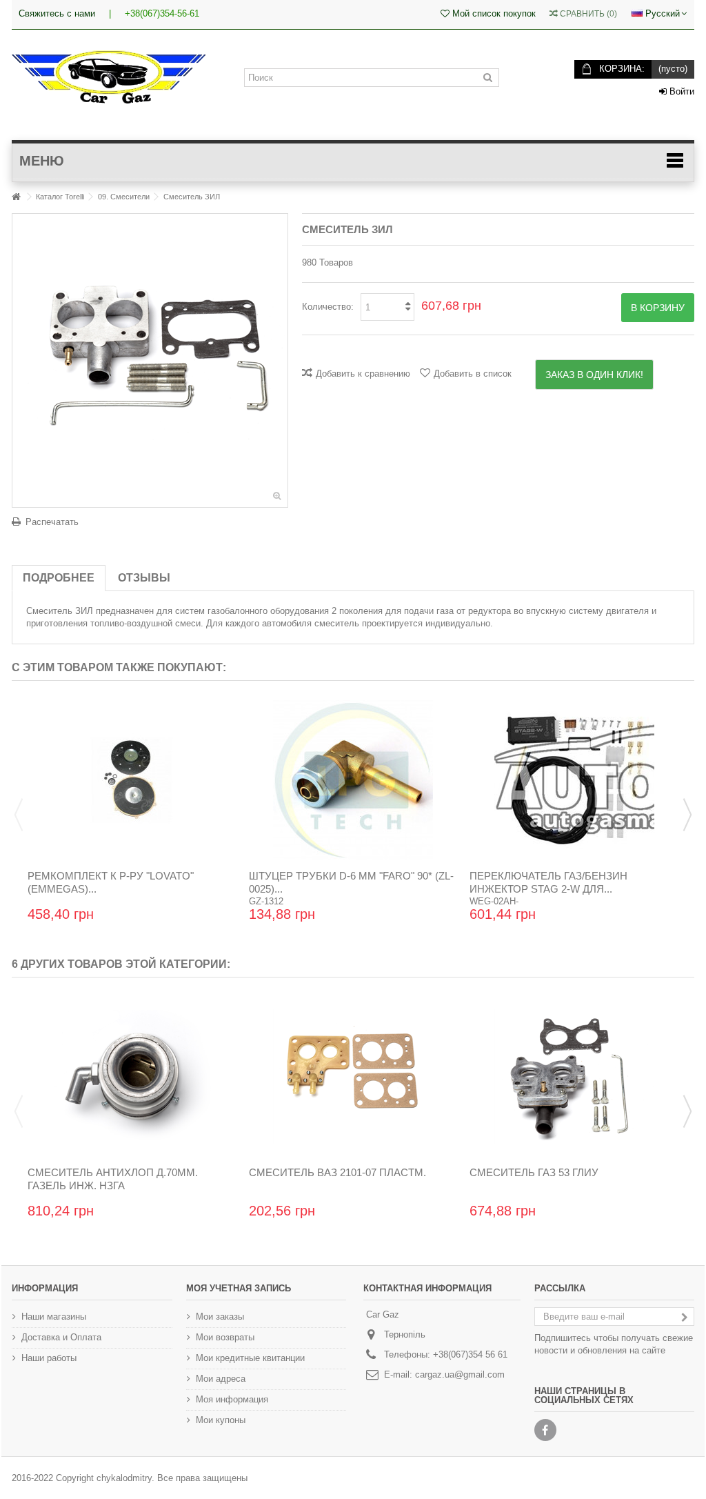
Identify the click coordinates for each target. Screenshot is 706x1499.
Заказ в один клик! (594, 374)
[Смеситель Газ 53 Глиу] (574, 1076)
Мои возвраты (225, 1337)
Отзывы (144, 578)
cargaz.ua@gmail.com (460, 1374)
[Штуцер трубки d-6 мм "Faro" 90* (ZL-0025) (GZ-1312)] (353, 780)
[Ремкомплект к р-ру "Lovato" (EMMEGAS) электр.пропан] (132, 780)
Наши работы (49, 1358)
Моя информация (232, 1399)
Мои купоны (220, 1420)
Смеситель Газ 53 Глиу (534, 1172)
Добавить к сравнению (363, 373)
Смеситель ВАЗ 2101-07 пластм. (337, 1172)
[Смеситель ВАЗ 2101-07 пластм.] (353, 1076)
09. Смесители (124, 196)
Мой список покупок (493, 13)
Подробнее (58, 578)
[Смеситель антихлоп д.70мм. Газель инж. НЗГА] (132, 1076)
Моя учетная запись (238, 1288)
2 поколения (357, 611)
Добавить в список (473, 373)
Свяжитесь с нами (57, 13)
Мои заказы (220, 1316)
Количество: (328, 306)
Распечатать (52, 522)
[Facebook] (545, 1430)
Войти (680, 91)
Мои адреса (220, 1378)
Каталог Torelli (60, 196)
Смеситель (49, 611)
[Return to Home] (16, 197)
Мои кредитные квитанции (250, 1358)
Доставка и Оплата (61, 1337)
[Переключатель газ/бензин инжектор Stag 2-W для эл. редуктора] (574, 780)
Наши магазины (53, 1316)
